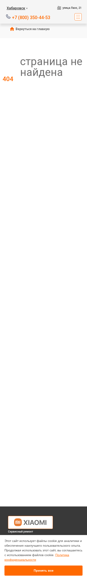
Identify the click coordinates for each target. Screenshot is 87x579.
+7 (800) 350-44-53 (31, 17)
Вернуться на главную (33, 29)
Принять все (44, 570)
